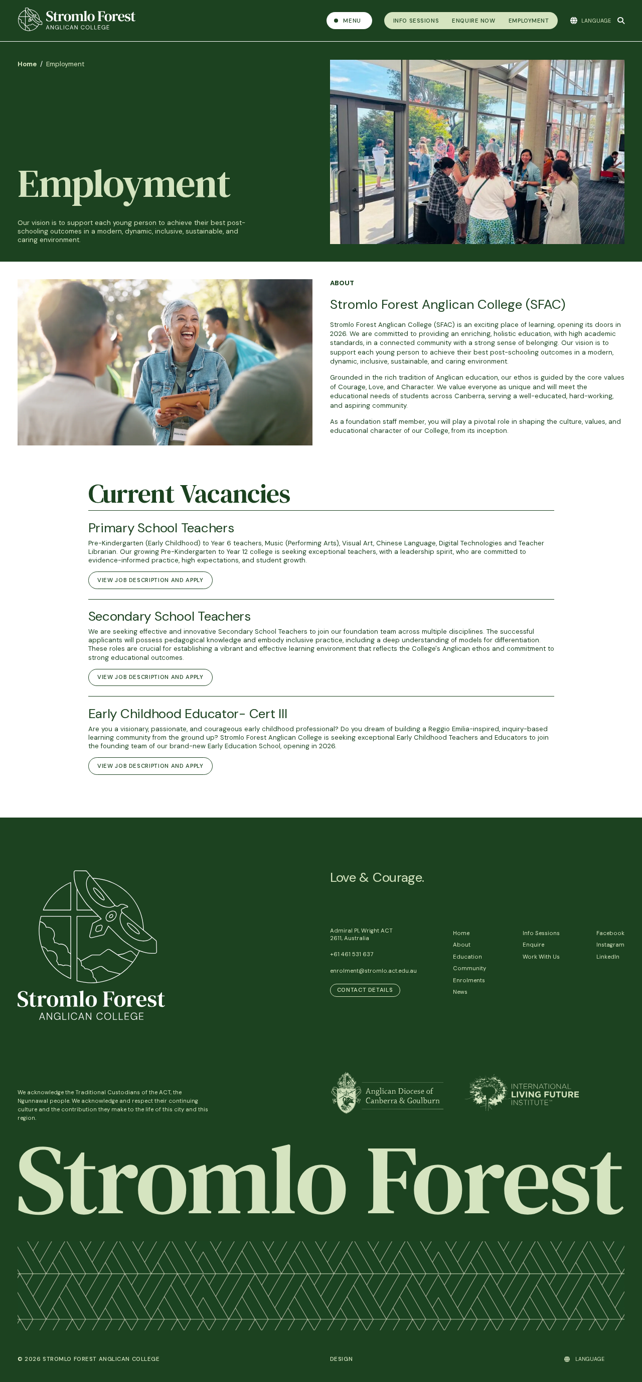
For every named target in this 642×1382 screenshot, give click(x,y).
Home (27, 64)
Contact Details (365, 990)
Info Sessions (541, 933)
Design (341, 1359)
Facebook (610, 933)
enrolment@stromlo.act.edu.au (373, 971)
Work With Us (541, 957)
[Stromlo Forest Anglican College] (167, 20)
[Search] (620, 20)
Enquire (533, 945)
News (460, 992)
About (461, 945)
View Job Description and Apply (150, 580)
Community (469, 968)
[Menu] (349, 20)
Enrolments (469, 980)
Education (467, 957)
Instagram (610, 945)
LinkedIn (607, 957)
